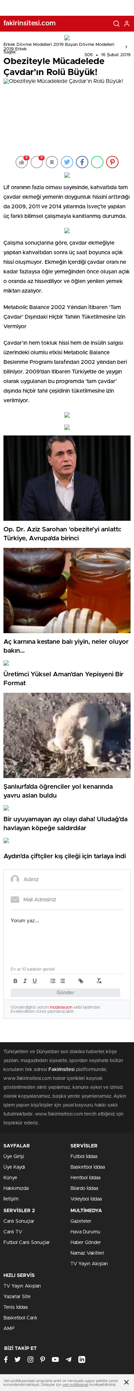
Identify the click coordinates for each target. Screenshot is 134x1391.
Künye (10, 1177)
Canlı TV (12, 1232)
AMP (8, 1328)
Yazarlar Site (17, 1296)
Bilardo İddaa (84, 1188)
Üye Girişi (13, 1156)
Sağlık (9, 52)
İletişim (11, 1199)
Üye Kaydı (14, 1167)
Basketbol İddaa (87, 1167)
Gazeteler (80, 1221)
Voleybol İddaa (86, 1199)
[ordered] (53, 981)
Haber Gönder (85, 1242)
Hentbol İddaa (85, 1177)
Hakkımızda (16, 1188)
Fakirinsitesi (61, 1069)
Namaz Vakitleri (87, 1253)
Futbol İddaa (83, 1156)
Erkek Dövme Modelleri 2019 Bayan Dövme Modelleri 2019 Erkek (58, 46)
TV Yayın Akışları (89, 1263)
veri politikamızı (75, 1385)
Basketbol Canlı (20, 1318)
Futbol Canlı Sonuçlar (26, 1242)
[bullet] (62, 981)
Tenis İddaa (15, 1307)
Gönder (66, 992)
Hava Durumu (85, 1232)
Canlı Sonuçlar (18, 1221)
